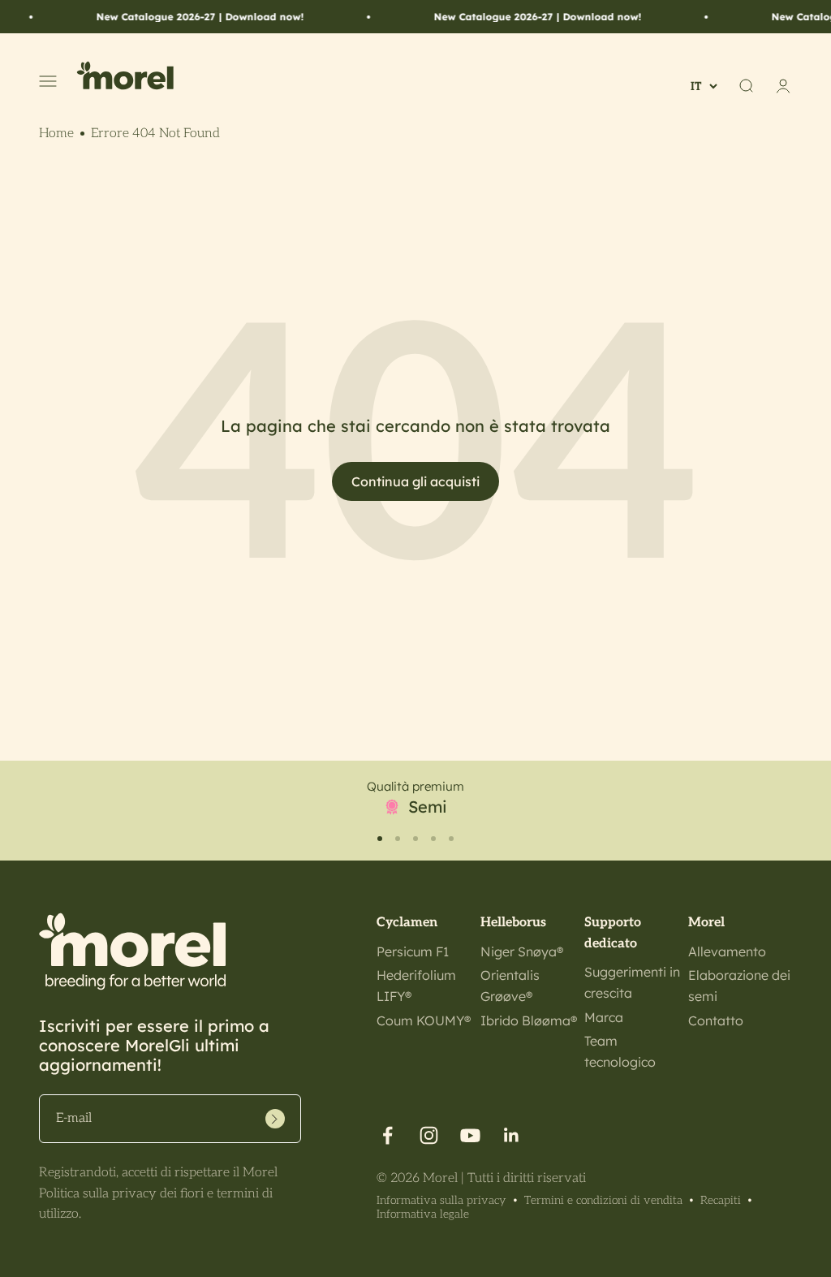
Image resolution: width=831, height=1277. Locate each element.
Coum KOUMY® (424, 1020)
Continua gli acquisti (415, 481)
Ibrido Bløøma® (528, 1020)
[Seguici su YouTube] (470, 1135)
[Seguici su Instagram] (429, 1135)
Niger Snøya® (521, 951)
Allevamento (727, 951)
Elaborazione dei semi (739, 985)
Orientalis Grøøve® (510, 985)
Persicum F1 (413, 951)
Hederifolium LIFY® (416, 985)
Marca (603, 1017)
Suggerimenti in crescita (632, 982)
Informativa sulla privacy (441, 1200)
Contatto (715, 1020)
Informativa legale (423, 1214)
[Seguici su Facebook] (387, 1135)
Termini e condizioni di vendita (603, 1200)
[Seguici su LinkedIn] (512, 1135)
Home (56, 133)
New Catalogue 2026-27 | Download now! (187, 17)
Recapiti (720, 1200)
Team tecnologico (620, 1051)
